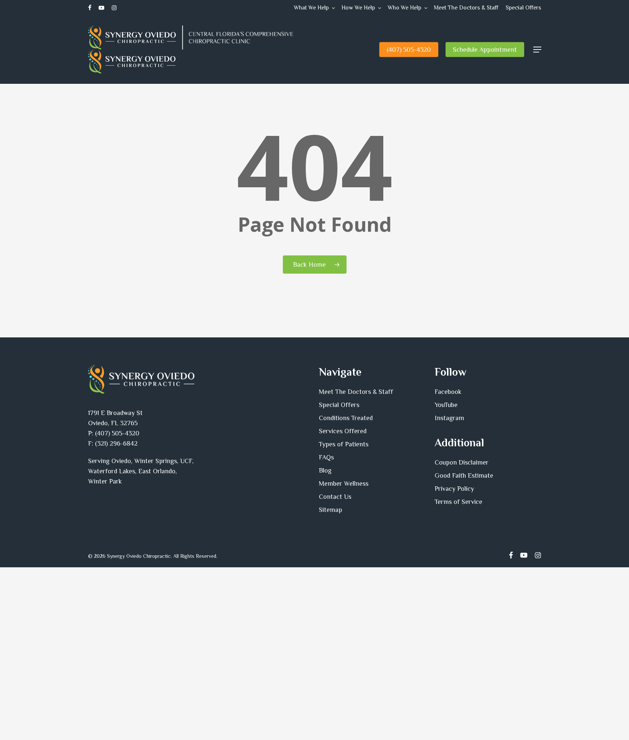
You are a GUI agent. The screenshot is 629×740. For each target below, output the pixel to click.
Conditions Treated (346, 418)
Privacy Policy (454, 488)
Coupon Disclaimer (461, 462)
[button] (537, 50)
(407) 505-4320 (117, 433)
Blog (325, 470)
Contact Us (335, 496)
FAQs (326, 457)
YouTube (446, 404)
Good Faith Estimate (464, 475)
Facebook (448, 391)
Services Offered (343, 431)
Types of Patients (343, 444)
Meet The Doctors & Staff (356, 391)
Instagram (449, 418)
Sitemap (330, 509)
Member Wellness (343, 483)
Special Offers (339, 404)
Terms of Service (458, 501)
